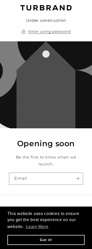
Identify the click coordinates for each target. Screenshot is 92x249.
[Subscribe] (77, 179)
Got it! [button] (46, 240)
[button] (46, 31)
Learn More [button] (37, 226)
